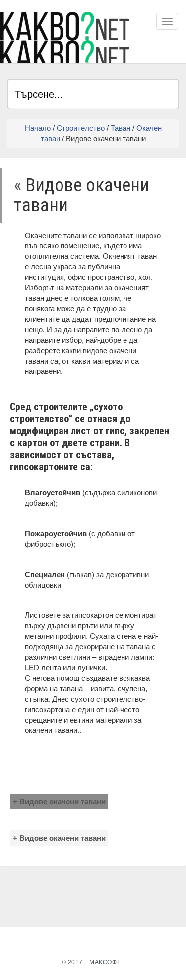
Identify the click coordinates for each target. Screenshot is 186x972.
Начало (38, 128)
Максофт (104, 962)
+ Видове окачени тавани (59, 801)
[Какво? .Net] (64, 37)
